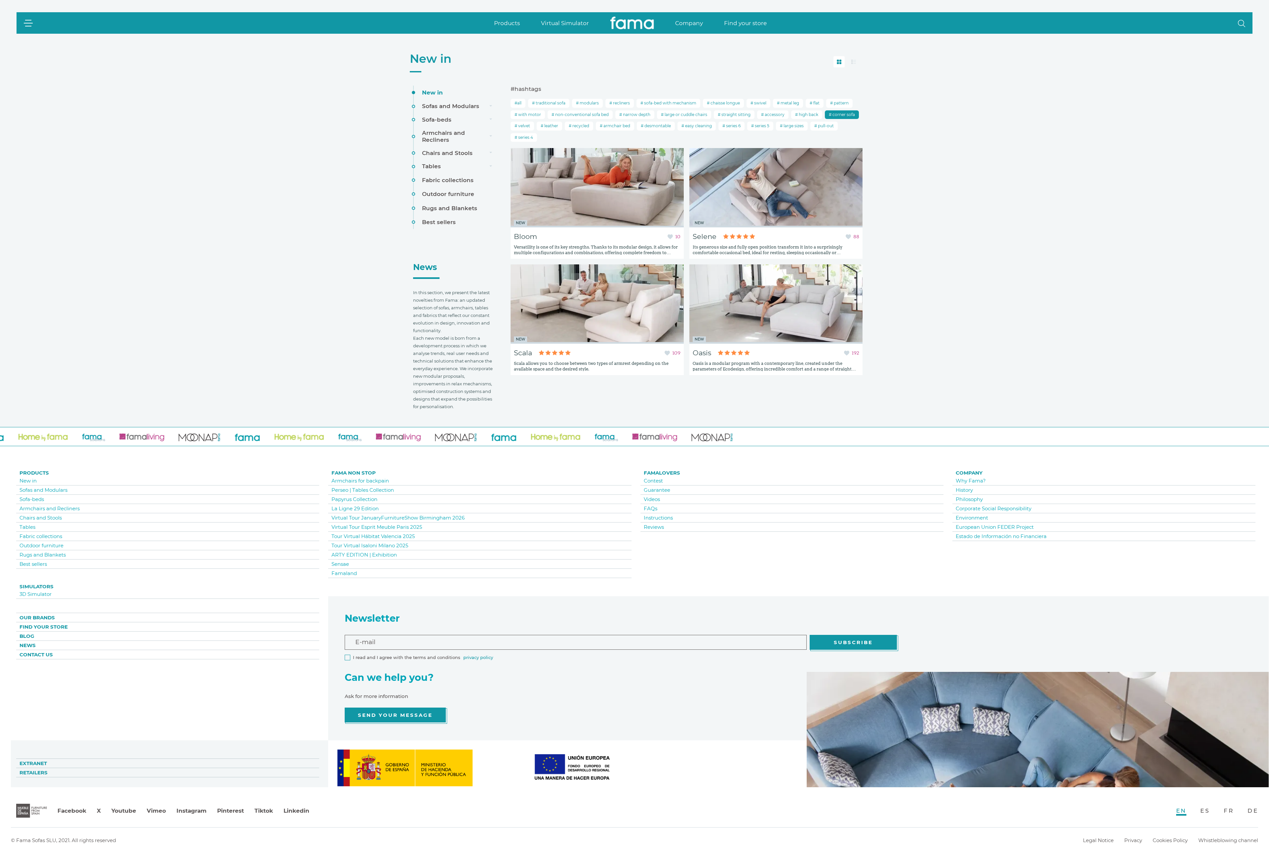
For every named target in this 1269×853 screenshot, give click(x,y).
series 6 (733, 125)
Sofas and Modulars (450, 106)
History (964, 490)
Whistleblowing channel (1228, 840)
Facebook (72, 810)
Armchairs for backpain (360, 481)
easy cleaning (698, 125)
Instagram (191, 810)
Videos (652, 499)
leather (550, 125)
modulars (589, 102)
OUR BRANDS (37, 617)
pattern (841, 102)
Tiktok (263, 810)
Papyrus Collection (354, 499)
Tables (431, 166)
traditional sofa (550, 102)
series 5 (761, 125)
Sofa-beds (436, 119)
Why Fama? (971, 481)
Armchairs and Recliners (443, 136)
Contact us (36, 654)
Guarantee (657, 490)
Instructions (658, 518)
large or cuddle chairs (685, 114)
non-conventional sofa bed (581, 114)
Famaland (344, 573)
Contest (653, 481)
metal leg (789, 102)
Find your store (745, 23)
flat (816, 102)
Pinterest (230, 810)
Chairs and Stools (447, 153)
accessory (774, 114)
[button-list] (853, 61)
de (1253, 810)
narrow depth (636, 114)
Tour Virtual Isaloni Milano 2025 (369, 545)
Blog (26, 636)
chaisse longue (725, 102)
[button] (1241, 23)
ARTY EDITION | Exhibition (364, 555)
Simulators (36, 586)
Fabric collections (448, 180)
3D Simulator (35, 594)
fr (1229, 810)
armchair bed (616, 125)
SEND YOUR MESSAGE (395, 715)
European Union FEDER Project (995, 527)
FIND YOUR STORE (43, 627)
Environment (972, 518)
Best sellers (439, 222)
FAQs (650, 508)
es (1205, 810)
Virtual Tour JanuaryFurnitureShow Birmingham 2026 (398, 518)
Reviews (654, 527)
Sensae (340, 564)
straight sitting (735, 114)
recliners (621, 102)
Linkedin (296, 810)
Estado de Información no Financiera (1001, 536)
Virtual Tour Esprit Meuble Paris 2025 (376, 527)
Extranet (33, 763)
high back (808, 114)
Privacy (1133, 840)
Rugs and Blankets (449, 208)
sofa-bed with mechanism (669, 102)
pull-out (825, 125)
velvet (523, 125)
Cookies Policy (1170, 840)
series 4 (525, 137)
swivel (759, 102)
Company (689, 23)
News (27, 645)
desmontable (657, 125)
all (519, 102)
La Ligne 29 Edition (355, 508)
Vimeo (156, 810)
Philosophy (969, 499)
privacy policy (478, 657)
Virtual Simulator (565, 23)
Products (507, 23)
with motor (529, 114)
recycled (580, 125)
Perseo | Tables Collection (362, 490)
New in (430, 59)
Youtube (123, 810)
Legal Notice (1098, 840)
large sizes (793, 125)
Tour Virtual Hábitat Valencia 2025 (373, 536)
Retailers (33, 772)
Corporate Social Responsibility (993, 508)
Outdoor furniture (448, 194)
